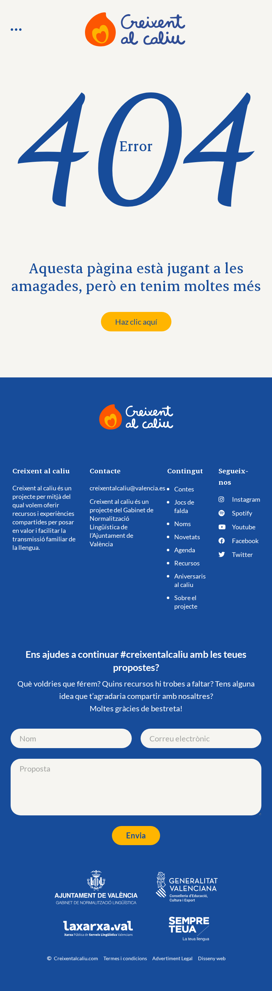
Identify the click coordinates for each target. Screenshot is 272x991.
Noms (182, 524)
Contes (184, 489)
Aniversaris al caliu (190, 580)
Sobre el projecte (185, 602)
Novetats (187, 537)
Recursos (187, 563)
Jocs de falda (184, 506)
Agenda (184, 550)
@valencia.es (147, 488)
